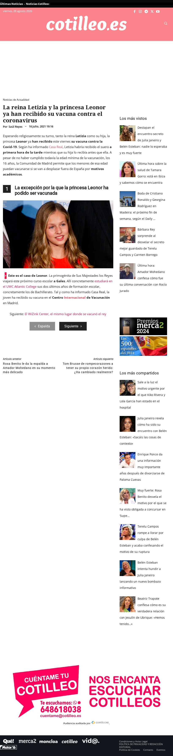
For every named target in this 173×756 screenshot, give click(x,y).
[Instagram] (140, 12)
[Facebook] (135, 12)
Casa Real (56, 147)
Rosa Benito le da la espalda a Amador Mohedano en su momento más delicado (29, 368)
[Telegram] (146, 12)
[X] (152, 12)
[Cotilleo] (86, 23)
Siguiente (71, 326)
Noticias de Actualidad (16, 99)
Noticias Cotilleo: (37, 4)
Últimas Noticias (11, 4)
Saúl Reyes (15, 126)
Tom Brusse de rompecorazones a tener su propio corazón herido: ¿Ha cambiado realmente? (88, 368)
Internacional (75, 297)
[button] (165, 23)
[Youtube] (158, 12)
